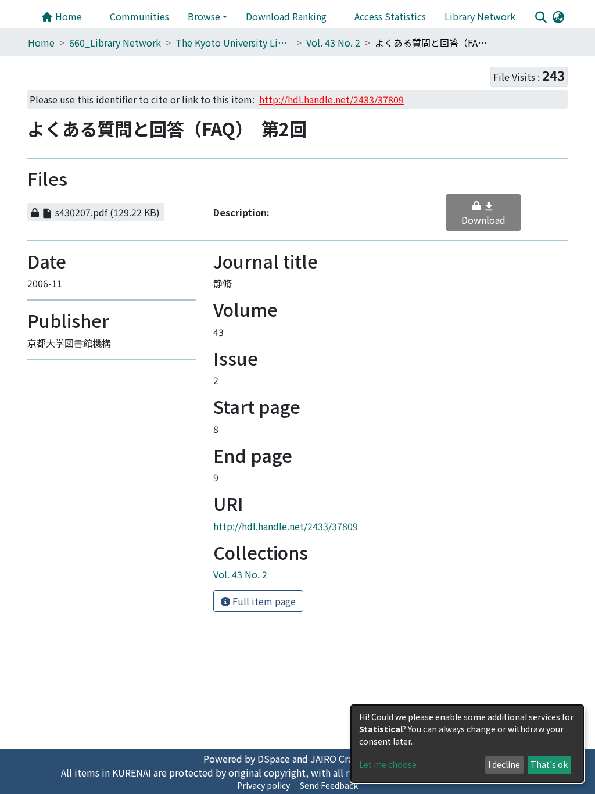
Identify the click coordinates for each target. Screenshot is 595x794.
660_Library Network (115, 42)
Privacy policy (263, 785)
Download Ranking (286, 16)
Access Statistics (390, 16)
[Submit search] (541, 16)
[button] (558, 16)
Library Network (480, 16)
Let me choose (388, 764)
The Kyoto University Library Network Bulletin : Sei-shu (233, 42)
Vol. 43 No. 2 (333, 42)
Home (67, 16)
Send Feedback (329, 785)
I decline (504, 764)
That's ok (549, 764)
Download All (122, 179)
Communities (139, 16)
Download (488, 206)
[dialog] (467, 743)
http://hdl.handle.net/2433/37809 (285, 513)
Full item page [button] (263, 589)
